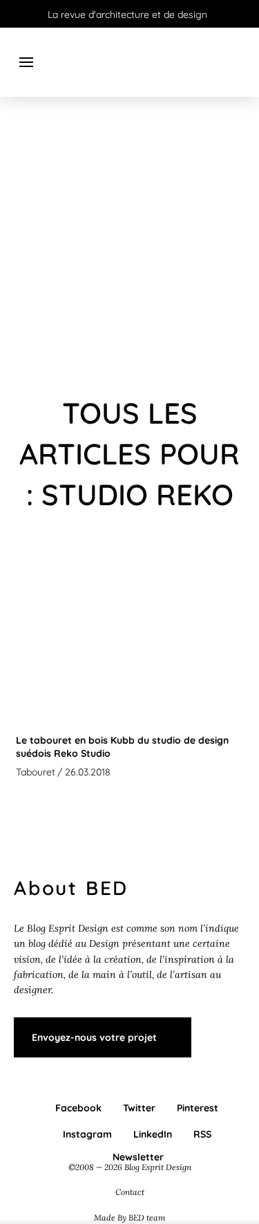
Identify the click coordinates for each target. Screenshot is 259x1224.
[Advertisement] (129, 247)
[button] (26, 62)
